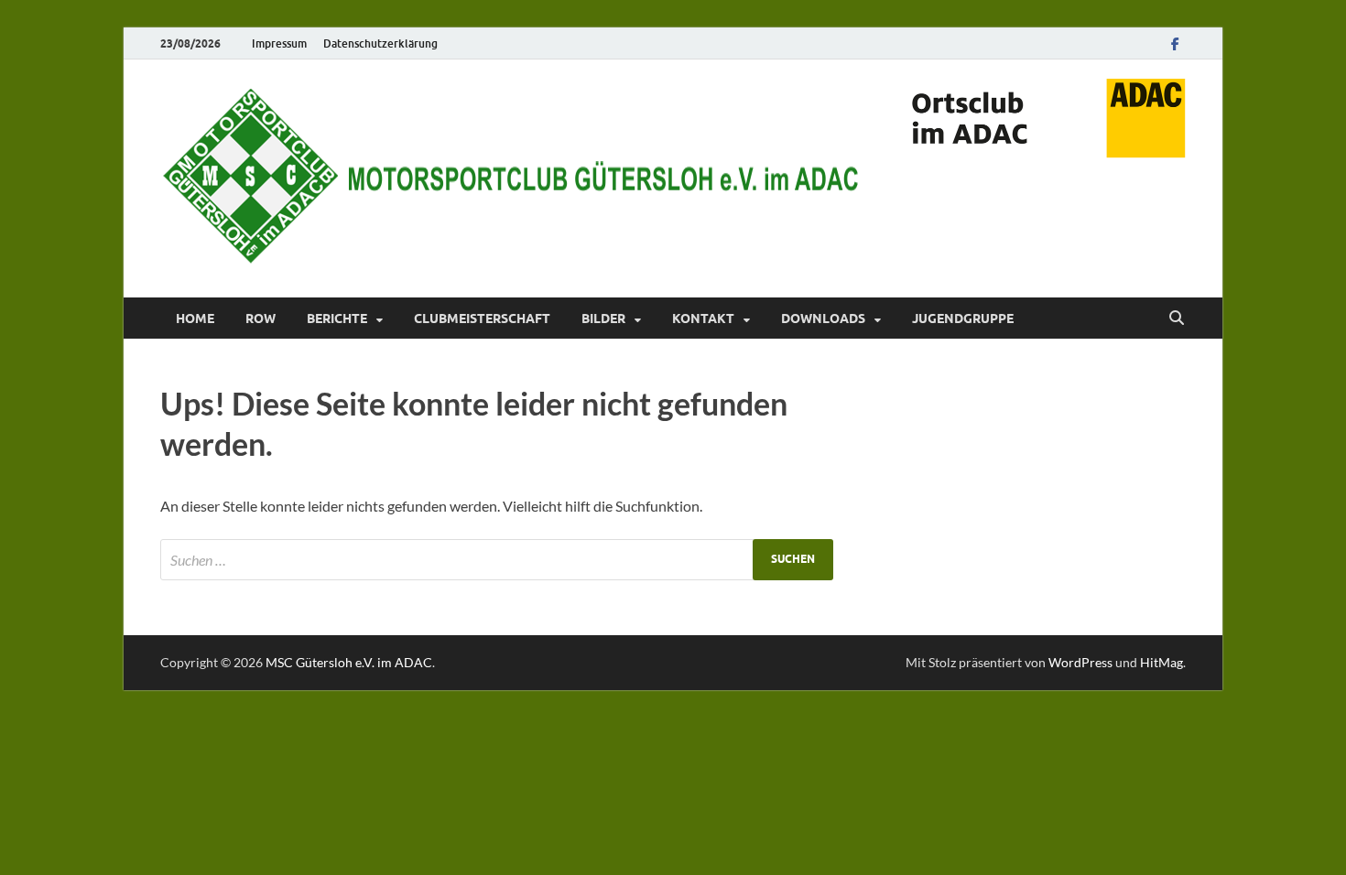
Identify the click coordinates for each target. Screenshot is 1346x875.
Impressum (279, 43)
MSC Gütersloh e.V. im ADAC (349, 662)
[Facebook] (1175, 43)
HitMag (1161, 662)
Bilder (603, 318)
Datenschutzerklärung (380, 43)
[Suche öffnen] (1176, 318)
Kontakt (703, 318)
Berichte (337, 318)
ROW (260, 318)
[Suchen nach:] (496, 559)
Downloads (823, 318)
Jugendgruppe (963, 318)
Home (195, 318)
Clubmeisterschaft (482, 318)
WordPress (1080, 662)
